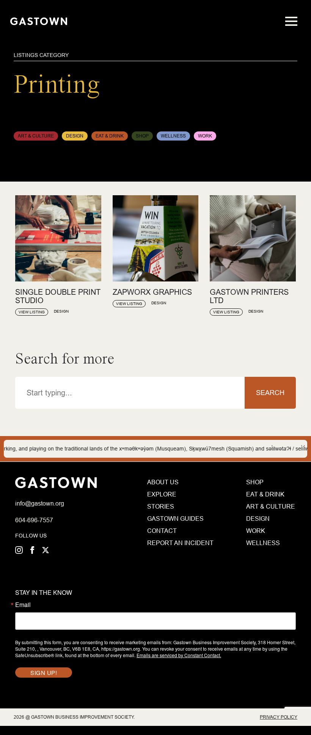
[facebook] (32, 550)
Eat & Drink (265, 494)
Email (23, 605)
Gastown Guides (175, 518)
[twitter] (45, 550)
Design (258, 518)
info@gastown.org (39, 503)
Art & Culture (270, 506)
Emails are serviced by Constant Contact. (179, 655)
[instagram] (19, 550)
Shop (255, 482)
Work (255, 530)
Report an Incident (177, 542)
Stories (160, 506)
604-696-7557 (34, 520)
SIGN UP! (43, 673)
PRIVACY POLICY (278, 717)
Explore (161, 494)
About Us (163, 482)
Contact (162, 530)
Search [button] (270, 393)
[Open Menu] (291, 21)
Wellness (263, 542)
